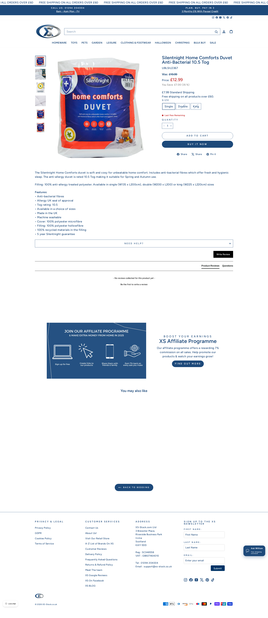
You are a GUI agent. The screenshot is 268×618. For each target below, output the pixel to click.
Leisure (112, 42)
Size (165, 100)
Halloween (163, 42)
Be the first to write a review (134, 284)
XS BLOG (90, 585)
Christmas (182, 42)
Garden (97, 42)
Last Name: (192, 542)
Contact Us (91, 527)
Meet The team (93, 570)
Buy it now (197, 144)
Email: (188, 555)
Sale (213, 42)
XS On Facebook (94, 580)
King (196, 106)
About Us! (91, 533)
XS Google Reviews (96, 575)
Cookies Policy (43, 538)
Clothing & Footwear (136, 42)
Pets (85, 42)
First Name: (193, 529)
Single (169, 106)
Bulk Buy (200, 42)
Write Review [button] (223, 254)
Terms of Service (44, 543)
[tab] (210, 266)
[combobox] (142, 31)
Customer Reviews (96, 548)
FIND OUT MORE (188, 363)
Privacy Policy (43, 527)
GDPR (38, 533)
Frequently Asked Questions (101, 559)
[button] (134, 284)
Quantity (170, 119)
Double (183, 106)
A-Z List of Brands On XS (99, 543)
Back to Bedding (136, 487)
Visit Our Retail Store (97, 538)
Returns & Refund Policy (99, 564)
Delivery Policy (93, 554)
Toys (74, 42)
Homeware (59, 42)
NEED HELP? (134, 243)
